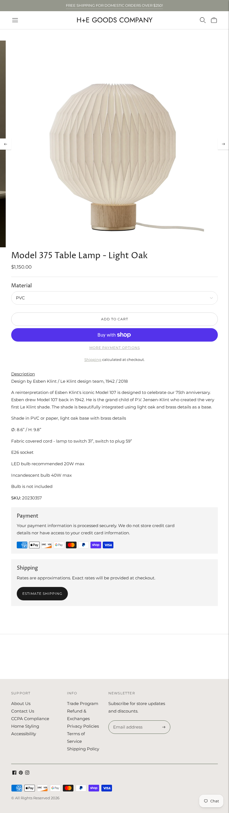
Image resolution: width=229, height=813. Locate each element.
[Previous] (5, 144)
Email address (127, 720)
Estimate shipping (42, 593)
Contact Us (22, 711)
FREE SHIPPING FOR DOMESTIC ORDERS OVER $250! (114, 5)
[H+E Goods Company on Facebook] (14, 773)
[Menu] (15, 20)
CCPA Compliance (30, 718)
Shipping (92, 359)
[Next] (223, 144)
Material (21, 286)
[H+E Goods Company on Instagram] (27, 773)
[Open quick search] (203, 20)
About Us (20, 703)
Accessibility (23, 733)
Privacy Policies (83, 726)
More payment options (114, 348)
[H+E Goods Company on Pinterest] (21, 773)
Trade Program (82, 703)
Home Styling (25, 726)
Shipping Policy (83, 748)
